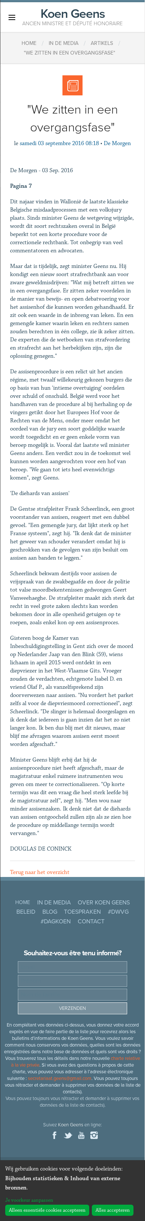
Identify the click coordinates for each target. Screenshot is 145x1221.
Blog (49, 912)
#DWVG (118, 912)
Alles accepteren (113, 1210)
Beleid (25, 912)
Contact (91, 921)
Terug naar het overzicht (40, 872)
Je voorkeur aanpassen (29, 1200)
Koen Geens (72, 16)
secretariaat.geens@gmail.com (59, 1078)
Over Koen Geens (104, 902)
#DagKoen (56, 921)
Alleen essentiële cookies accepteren (47, 1210)
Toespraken (82, 912)
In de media (54, 902)
